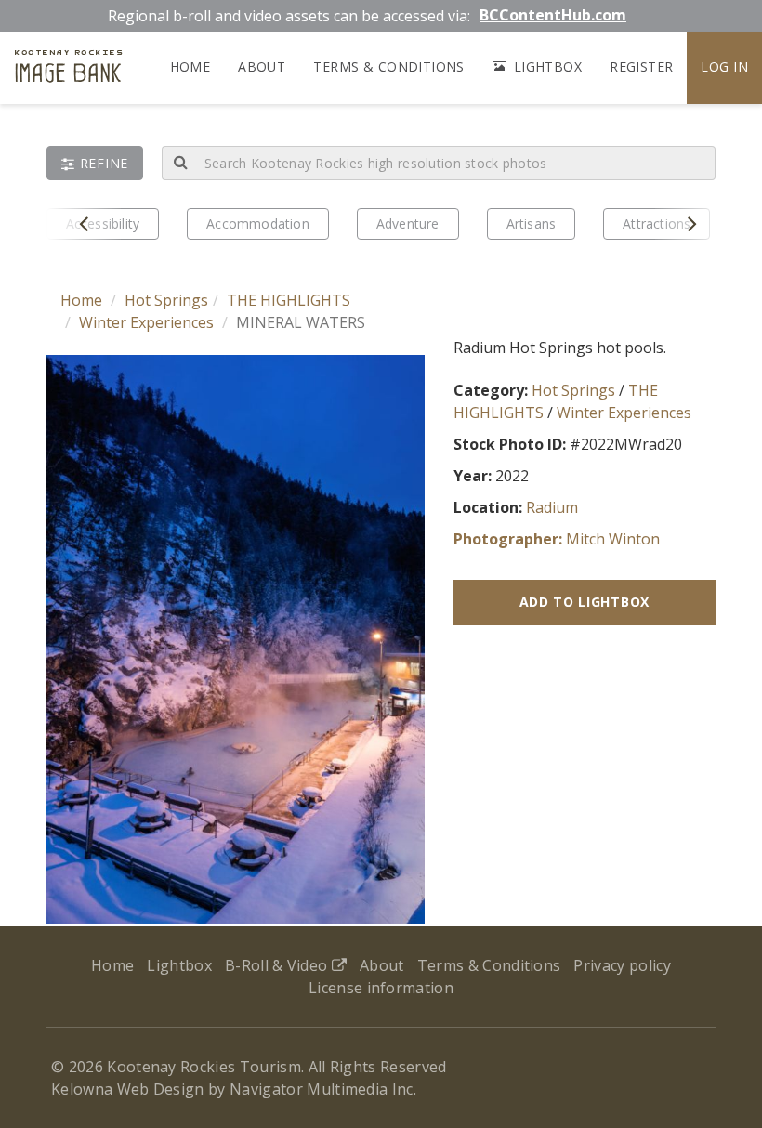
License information (381, 987)
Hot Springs (166, 300)
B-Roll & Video (278, 965)
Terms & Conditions (389, 66)
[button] (94, 163)
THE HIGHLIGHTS (288, 300)
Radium (552, 507)
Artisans (531, 223)
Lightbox (545, 66)
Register (641, 66)
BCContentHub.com (553, 15)
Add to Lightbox (584, 601)
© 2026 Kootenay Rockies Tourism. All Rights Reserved (249, 1066)
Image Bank (68, 68)
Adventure (408, 223)
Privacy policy (621, 965)
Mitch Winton (613, 539)
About (261, 66)
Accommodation (257, 223)
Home (190, 66)
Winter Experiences (146, 322)
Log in (724, 66)
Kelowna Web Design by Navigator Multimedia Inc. (233, 1089)
